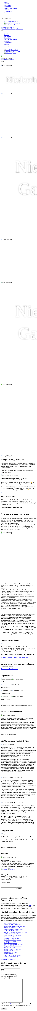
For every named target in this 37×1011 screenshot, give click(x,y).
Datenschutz (11, 959)
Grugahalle (10, 941)
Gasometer (9, 937)
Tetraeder (9, 947)
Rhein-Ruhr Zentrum (12, 938)
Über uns (6, 3)
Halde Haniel (10, 943)
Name (2, 969)
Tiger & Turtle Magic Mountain (15, 932)
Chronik (6, 9)
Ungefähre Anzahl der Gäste (8, 976)
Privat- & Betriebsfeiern (10, 8)
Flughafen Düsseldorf (13, 946)
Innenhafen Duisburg (12, 924)
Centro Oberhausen (12, 933)
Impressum (4, 959)
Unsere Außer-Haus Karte (9, 669)
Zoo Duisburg (10, 923)
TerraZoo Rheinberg (12, 949)
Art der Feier (4, 974)
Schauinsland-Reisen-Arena (14, 926)
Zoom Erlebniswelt (12, 956)
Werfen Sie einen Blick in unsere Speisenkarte (15, 657)
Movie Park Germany (13, 955)
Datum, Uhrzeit (5, 978)
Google (31, 905)
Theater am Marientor (12, 927)
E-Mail (2, 972)
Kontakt (6, 13)
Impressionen (7, 6)
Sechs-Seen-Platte (11, 930)
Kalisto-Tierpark (11, 950)
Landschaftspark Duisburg (14, 929)
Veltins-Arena (10, 953)
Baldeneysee (10, 952)
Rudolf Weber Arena (12, 935)
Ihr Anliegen (4, 1002)
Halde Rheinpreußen (12, 940)
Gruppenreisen (8, 11)
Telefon (3, 971)
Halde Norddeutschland (13, 944)
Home (5, 2)
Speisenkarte (7, 5)
